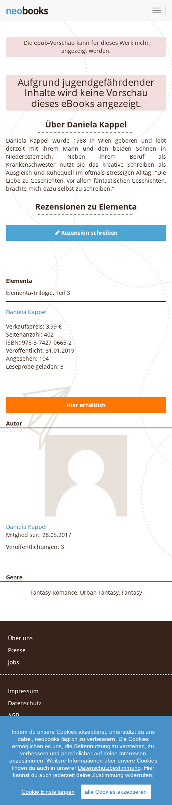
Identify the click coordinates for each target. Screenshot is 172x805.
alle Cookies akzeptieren (116, 792)
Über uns (20, 638)
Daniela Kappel (26, 312)
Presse (17, 650)
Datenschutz (25, 703)
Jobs (13, 662)
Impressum (23, 691)
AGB (13, 715)
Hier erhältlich (86, 405)
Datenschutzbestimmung (109, 768)
